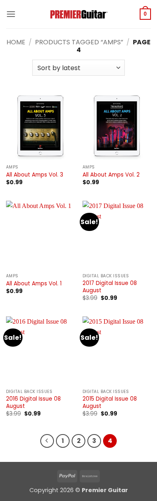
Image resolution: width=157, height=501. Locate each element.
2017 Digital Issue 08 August (110, 287)
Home (15, 42)
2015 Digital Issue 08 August (110, 402)
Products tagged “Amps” (79, 42)
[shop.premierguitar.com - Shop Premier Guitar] (78, 14)
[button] (11, 14)
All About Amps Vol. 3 (34, 175)
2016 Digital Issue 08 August (33, 402)
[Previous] (47, 441)
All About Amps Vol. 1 (34, 283)
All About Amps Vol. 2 (111, 175)
